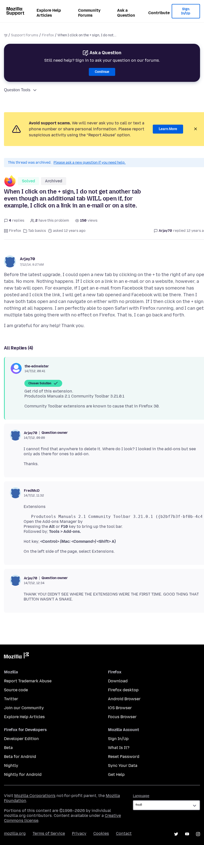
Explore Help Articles (49, 13)
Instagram (198, 834)
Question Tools (17, 90)
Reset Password (123, 756)
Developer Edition (21, 738)
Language (141, 796)
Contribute (159, 12)
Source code (16, 690)
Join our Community (24, 707)
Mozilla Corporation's (34, 795)
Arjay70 (27, 258)
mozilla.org (15, 833)
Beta (8, 747)
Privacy (79, 833)
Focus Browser (122, 716)
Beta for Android (20, 756)
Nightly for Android (23, 774)
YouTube (187, 834)
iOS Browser (120, 707)
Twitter (11, 698)
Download (118, 681)
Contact (124, 833)
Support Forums (24, 35)
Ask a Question (126, 13)
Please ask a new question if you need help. (89, 162)
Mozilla (16, 656)
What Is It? (118, 747)
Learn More (168, 129)
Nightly (11, 765)
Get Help (116, 774)
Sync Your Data (122, 765)
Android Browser (124, 698)
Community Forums (89, 13)
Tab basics (37, 231)
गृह (5, 35)
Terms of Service (49, 833)
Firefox (48, 35)
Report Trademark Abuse (27, 681)
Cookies (101, 833)
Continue (102, 72)
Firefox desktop (123, 690)
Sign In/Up (185, 11)
